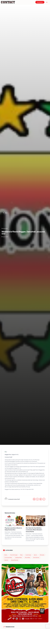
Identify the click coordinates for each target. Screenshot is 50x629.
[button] (34, 499)
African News (27, 557)
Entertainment (36, 557)
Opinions (6, 560)
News (21, 554)
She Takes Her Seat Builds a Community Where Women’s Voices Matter (34, 529)
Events (5, 554)
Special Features (14, 560)
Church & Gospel (13, 554)
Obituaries (42, 554)
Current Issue (28, 554)
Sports (35, 554)
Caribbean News (18, 557)
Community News (8, 557)
